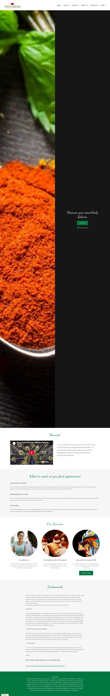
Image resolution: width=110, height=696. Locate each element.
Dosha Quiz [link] (94, 5)
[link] (12, 5)
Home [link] (59, 5)
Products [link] (75, 5)
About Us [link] (84, 5)
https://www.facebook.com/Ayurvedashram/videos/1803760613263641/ (45, 666)
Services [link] (66, 5)
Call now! (82, 223)
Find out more (86, 573)
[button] (103, 5)
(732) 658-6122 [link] (82, 228)
